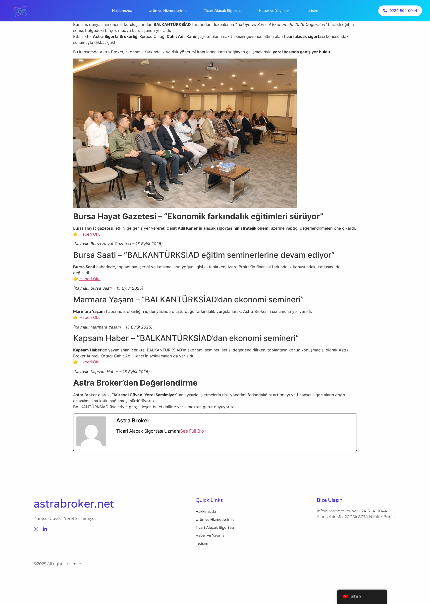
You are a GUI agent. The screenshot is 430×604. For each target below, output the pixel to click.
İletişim (312, 10)
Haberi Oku (90, 234)
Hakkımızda (122, 10)
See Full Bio (192, 431)
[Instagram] (36, 529)
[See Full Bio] (206, 431)
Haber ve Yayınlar (274, 10)
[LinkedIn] (45, 529)
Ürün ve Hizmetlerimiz (168, 10)
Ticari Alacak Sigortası (223, 10)
